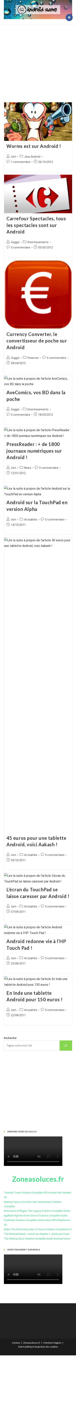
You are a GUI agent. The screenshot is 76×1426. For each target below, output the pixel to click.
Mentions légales (52, 1342)
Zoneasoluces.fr (31, 1342)
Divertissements (38, 242)
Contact (16, 1342)
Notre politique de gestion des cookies (38, 1346)
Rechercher (10, 1038)
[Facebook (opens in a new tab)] (69, 17)
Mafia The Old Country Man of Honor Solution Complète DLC (38, 1229)
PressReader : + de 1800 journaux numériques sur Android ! (34, 450)
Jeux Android (32, 156)
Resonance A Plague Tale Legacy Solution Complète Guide (37, 1210)
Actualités (30, 519)
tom (13, 156)
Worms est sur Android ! (33, 146)
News (27, 467)
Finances (33, 357)
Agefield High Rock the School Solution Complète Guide (35, 1215)
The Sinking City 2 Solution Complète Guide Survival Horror (37, 1238)
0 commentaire (20, 247)
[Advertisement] (38, 58)
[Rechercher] (65, 1045)
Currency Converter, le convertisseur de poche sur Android (36, 340)
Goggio (15, 242)
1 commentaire (20, 161)
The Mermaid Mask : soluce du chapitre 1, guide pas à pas (37, 1233)
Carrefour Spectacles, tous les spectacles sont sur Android (36, 225)
